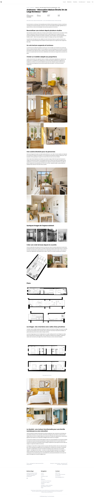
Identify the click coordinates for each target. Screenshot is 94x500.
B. (1, 2)
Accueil (64, 1)
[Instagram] (27, 478)
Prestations (75, 1)
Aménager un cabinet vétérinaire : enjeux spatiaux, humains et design (47, 486)
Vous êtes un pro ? (82, 1)
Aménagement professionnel (46, 481)
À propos (88, 1)
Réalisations (69, 1)
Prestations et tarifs (44, 476)
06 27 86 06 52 (57, 475)
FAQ (92, 1)
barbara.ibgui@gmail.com (59, 477)
